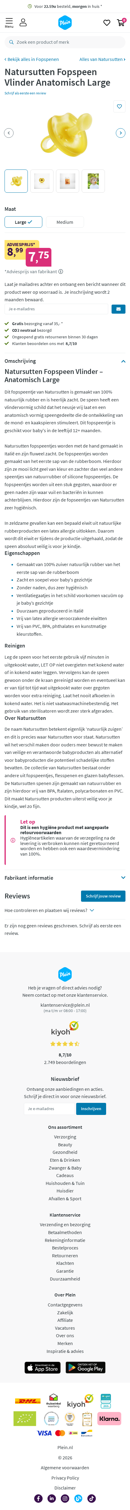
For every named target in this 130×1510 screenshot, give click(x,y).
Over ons (65, 1335)
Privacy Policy (65, 1478)
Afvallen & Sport (65, 1198)
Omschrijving (20, 361)
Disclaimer (65, 1488)
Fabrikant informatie (29, 878)
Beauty (65, 1144)
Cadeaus (65, 1175)
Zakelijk (65, 1312)
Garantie (65, 1271)
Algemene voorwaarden (65, 1467)
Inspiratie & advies (65, 1351)
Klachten (65, 1263)
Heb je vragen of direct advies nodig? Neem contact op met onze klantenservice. (65, 991)
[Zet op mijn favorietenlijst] (119, 106)
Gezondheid (65, 1152)
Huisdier (65, 1191)
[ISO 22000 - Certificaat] (51, 1418)
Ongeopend (22, 337)
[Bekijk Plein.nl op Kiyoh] (80, 1401)
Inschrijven (91, 1108)
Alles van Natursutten (102, 59)
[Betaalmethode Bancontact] (87, 1433)
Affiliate (65, 1320)
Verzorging (65, 1137)
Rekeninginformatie (65, 1240)
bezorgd (32, 330)
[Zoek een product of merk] (10, 42)
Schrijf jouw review (103, 896)
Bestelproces (65, 1248)
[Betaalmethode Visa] (44, 1433)
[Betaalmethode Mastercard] (60, 1433)
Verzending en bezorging (65, 1224)
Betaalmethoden (65, 1232)
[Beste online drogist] (70, 1418)
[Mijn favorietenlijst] (106, 22)
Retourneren (65, 1255)
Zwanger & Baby (65, 1168)
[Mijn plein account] (23, 22)
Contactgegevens (65, 1305)
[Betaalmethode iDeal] (73, 1433)
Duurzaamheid (65, 1279)
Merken (65, 1343)
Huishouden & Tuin (65, 1183)
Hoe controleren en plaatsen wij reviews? (46, 910)
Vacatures (65, 1328)
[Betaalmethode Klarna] (109, 1418)
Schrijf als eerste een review (25, 93)
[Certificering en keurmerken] (25, 1418)
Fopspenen (47, 59)
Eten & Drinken (65, 1160)
